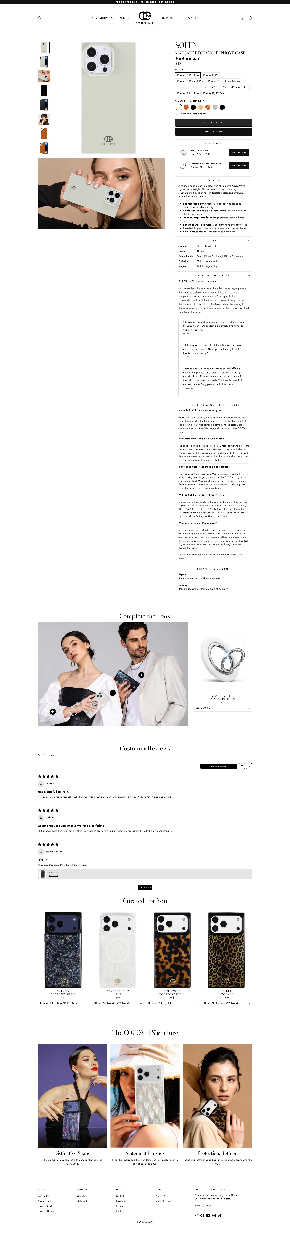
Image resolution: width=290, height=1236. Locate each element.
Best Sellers (44, 1196)
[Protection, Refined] (217, 1096)
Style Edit (82, 1201)
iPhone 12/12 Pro (213, 93)
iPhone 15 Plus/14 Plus (190, 81)
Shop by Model (46, 1206)
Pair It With (214, 143)
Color (189, 101)
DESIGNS (167, 18)
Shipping (121, 1201)
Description (213, 180)
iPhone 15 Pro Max (187, 75)
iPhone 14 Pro (231, 81)
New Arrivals (44, 1201)
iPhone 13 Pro (239, 87)
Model (180, 69)
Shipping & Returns (213, 568)
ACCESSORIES (190, 18)
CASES (122, 18)
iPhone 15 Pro (211, 75)
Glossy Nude (201, 107)
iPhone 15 (213, 81)
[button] (183, 59)
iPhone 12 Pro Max (187, 93)
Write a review (219, 766)
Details (214, 240)
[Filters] (242, 766)
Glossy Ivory (179, 107)
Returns (120, 1206)
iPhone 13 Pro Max (216, 87)
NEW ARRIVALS (102, 18)
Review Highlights (214, 275)
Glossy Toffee (186, 107)
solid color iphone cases (199, 554)
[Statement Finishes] (145, 1096)
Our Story (82, 1196)
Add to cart (239, 152)
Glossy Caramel (208, 107)
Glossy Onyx (222, 107)
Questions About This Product (214, 404)
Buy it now (213, 131)
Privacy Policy (162, 1196)
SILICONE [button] (53, 875)
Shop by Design (46, 1211)
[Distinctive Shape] (72, 1096)
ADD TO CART (223, 715)
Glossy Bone (215, 107)
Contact (120, 1196)
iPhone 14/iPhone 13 (189, 87)
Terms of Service (163, 1201)
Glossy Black (193, 107)
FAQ (118, 1211)
